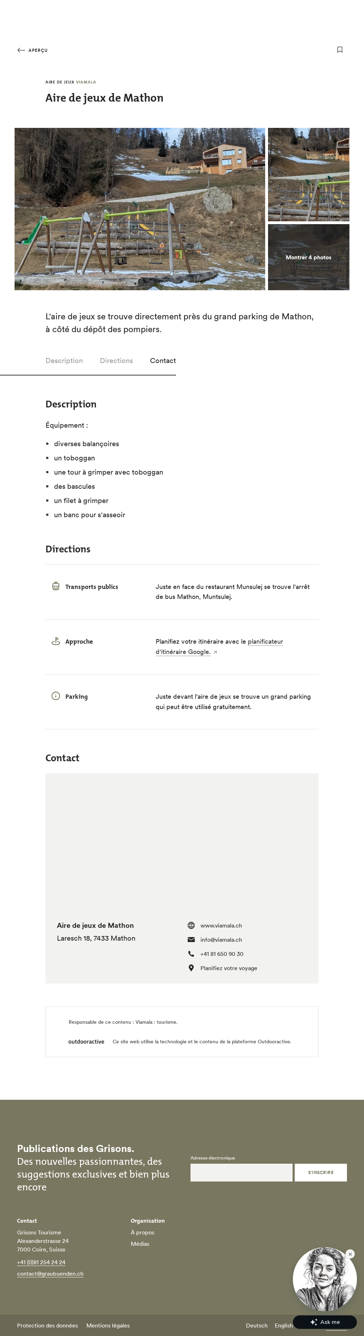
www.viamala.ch (221, 925)
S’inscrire (320, 1172)
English (284, 1325)
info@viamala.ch (221, 939)
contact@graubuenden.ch (50, 1273)
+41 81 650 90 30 (221, 953)
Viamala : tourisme (155, 1022)
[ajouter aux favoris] (340, 50)
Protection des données (47, 1325)
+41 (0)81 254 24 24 (41, 1262)
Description (64, 360)
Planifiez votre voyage (228, 968)
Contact (163, 360)
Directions (116, 360)
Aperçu (37, 50)
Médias (140, 1243)
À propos (142, 1232)
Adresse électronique (213, 1158)
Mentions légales (108, 1325)
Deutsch (257, 1325)
